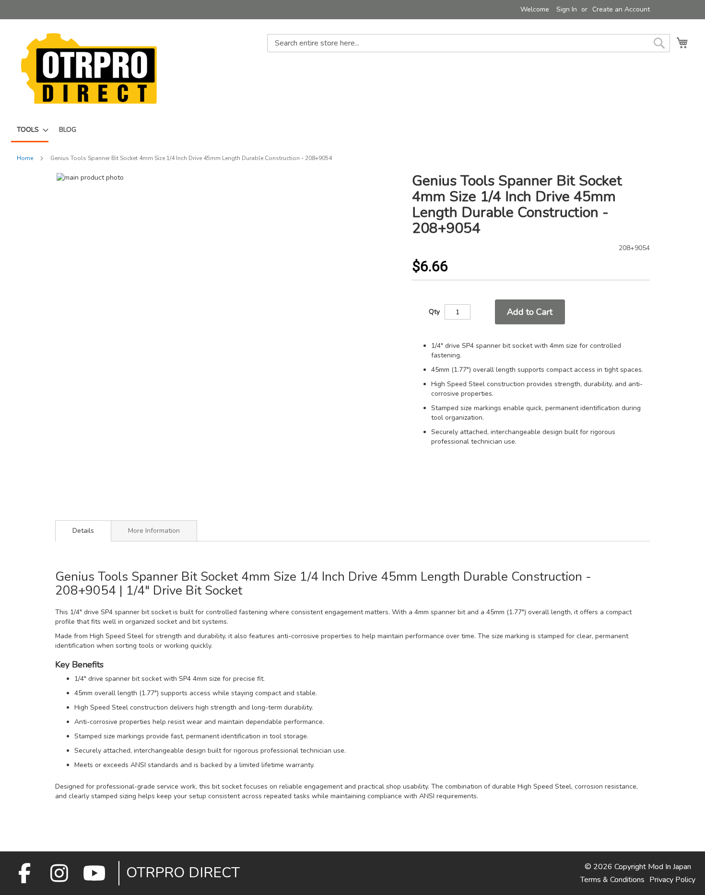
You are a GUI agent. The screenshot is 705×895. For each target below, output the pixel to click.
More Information (154, 530)
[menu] (352, 130)
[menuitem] (29, 130)
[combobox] (468, 43)
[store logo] (89, 68)
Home (25, 158)
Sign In (566, 9)
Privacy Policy (672, 879)
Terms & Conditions (612, 879)
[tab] (83, 530)
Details (83, 530)
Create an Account (621, 9)
